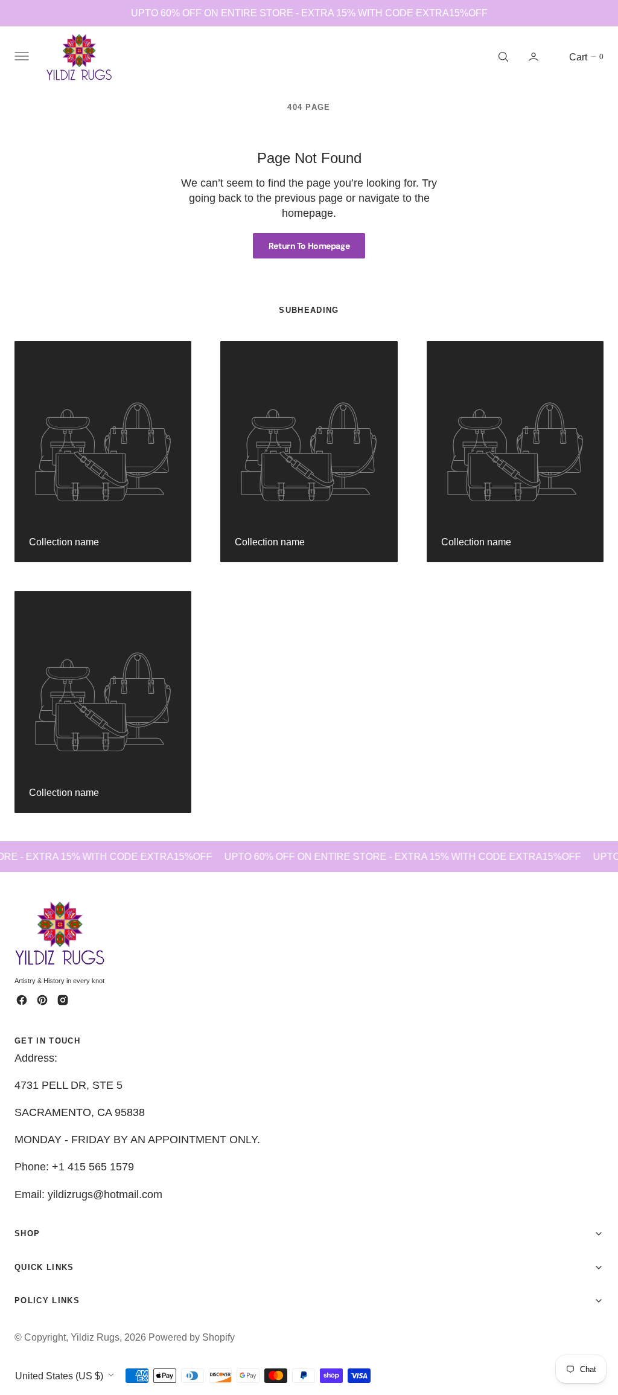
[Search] (502, 57)
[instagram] (63, 1000)
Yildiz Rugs (95, 1337)
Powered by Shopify (191, 1337)
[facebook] (21, 1000)
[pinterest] (42, 1000)
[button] (20, 57)
